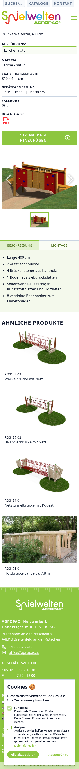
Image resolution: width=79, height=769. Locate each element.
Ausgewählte (58, 754)
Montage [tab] (59, 245)
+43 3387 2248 (20, 647)
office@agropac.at (24, 652)
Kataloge (38, 3)
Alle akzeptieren (23, 754)
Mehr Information (25, 746)
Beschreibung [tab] (19, 245)
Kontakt (63, 3)
